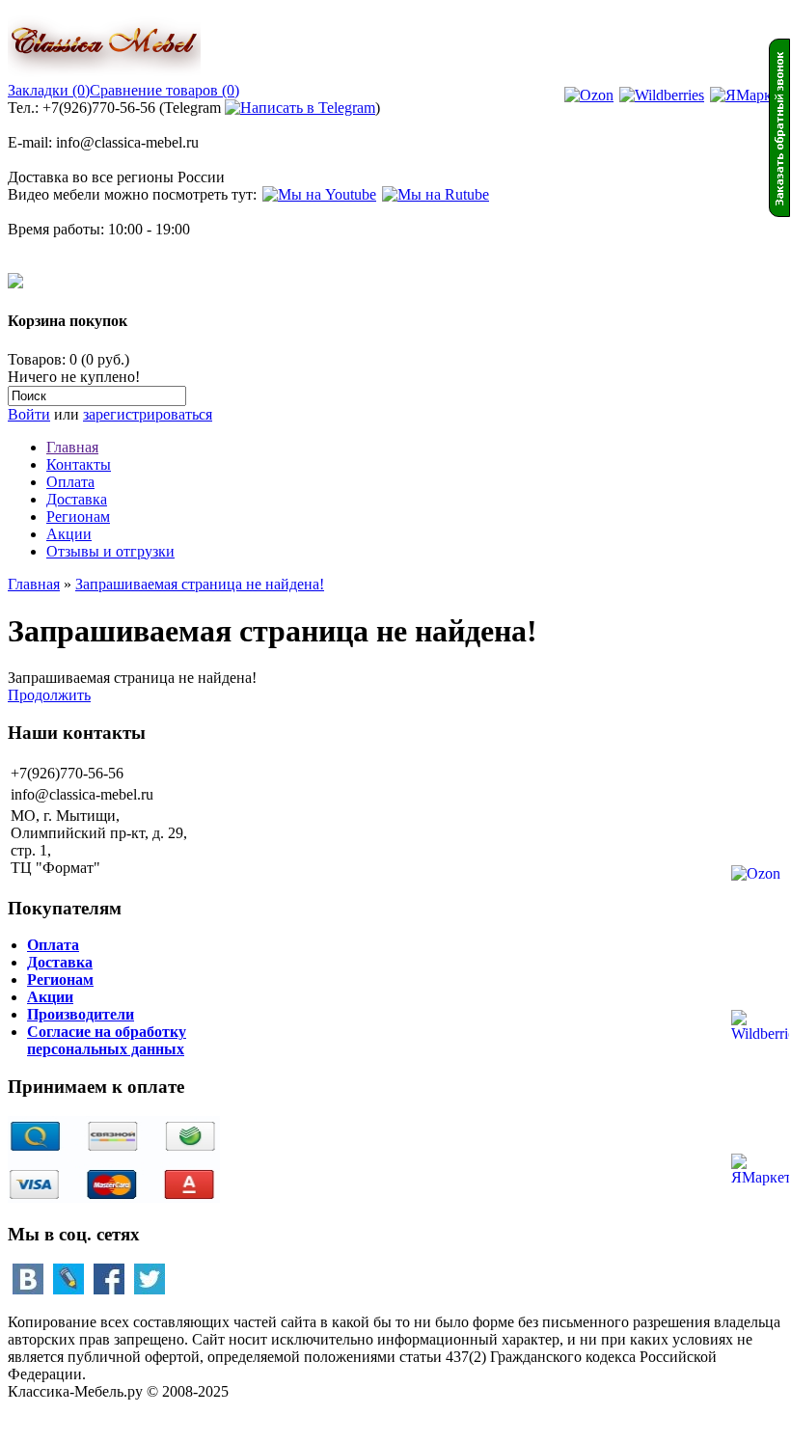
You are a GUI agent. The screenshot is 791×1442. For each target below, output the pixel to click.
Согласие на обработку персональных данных (106, 1040)
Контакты (78, 464)
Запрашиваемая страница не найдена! (199, 584)
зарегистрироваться (147, 414)
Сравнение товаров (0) (164, 90)
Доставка (76, 499)
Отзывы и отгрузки (110, 551)
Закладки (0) (49, 90)
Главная (72, 447)
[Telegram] (300, 107)
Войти (29, 414)
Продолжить (49, 695)
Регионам (78, 516)
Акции (69, 534)
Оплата (70, 482)
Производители (80, 1014)
